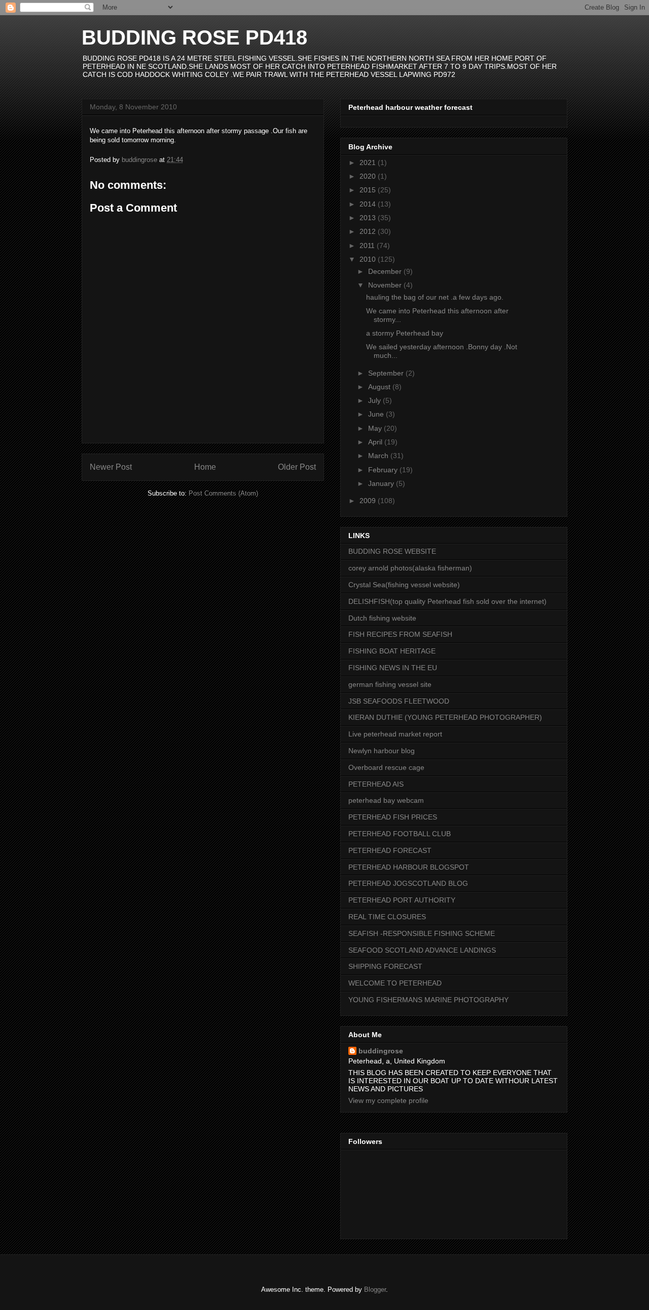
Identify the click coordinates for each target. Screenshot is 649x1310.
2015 (368, 190)
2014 (368, 204)
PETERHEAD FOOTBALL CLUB (399, 834)
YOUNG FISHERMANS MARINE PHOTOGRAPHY (428, 1000)
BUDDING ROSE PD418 (194, 37)
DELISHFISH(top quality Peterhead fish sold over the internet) (447, 601)
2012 (368, 231)
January (382, 483)
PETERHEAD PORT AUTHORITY (401, 900)
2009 (368, 501)
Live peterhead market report (395, 734)
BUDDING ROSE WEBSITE (392, 551)
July (375, 400)
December (386, 271)
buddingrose (380, 1051)
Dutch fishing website (382, 618)
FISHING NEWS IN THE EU (392, 668)
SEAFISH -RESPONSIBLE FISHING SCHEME (421, 933)
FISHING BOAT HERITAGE (392, 651)
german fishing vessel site (389, 684)
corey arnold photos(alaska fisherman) (410, 568)
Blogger (375, 1289)
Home (205, 467)
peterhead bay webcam (386, 800)
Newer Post (111, 467)
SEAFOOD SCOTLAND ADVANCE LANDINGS (422, 950)
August (380, 387)
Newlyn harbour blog (381, 751)
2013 (368, 218)
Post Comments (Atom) (223, 493)
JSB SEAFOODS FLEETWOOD (398, 701)
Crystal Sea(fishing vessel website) (404, 585)
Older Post (297, 467)
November (386, 285)
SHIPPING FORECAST (385, 966)
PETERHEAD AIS (376, 784)
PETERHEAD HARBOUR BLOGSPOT (408, 867)
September (387, 373)
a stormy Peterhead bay (404, 333)
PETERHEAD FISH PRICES (392, 817)
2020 (368, 176)
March (379, 456)
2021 (368, 162)
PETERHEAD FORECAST (389, 850)
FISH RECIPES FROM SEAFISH (400, 634)
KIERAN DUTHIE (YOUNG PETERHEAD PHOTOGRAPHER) (445, 717)
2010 (368, 259)
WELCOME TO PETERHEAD (395, 983)
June (377, 414)
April (376, 442)
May (376, 428)
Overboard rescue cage (386, 767)
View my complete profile (388, 1100)
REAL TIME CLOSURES (387, 917)
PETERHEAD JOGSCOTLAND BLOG (408, 883)
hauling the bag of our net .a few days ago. (434, 297)
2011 (368, 245)
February (384, 470)
